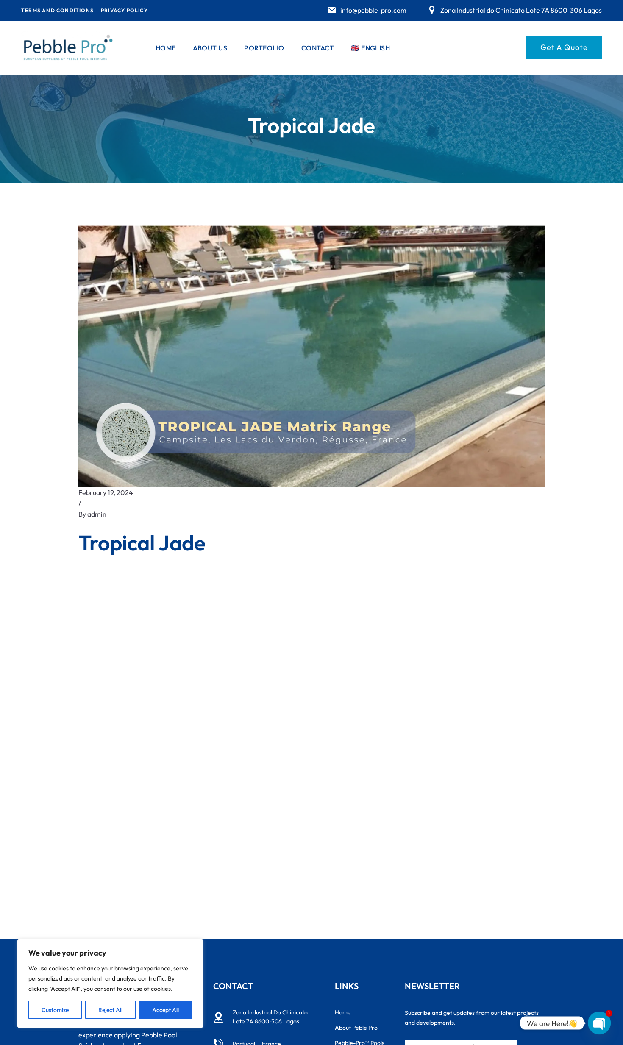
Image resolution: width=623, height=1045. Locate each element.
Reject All (110, 1010)
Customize (55, 1010)
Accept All (165, 1010)
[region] (110, 983)
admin (96, 514)
